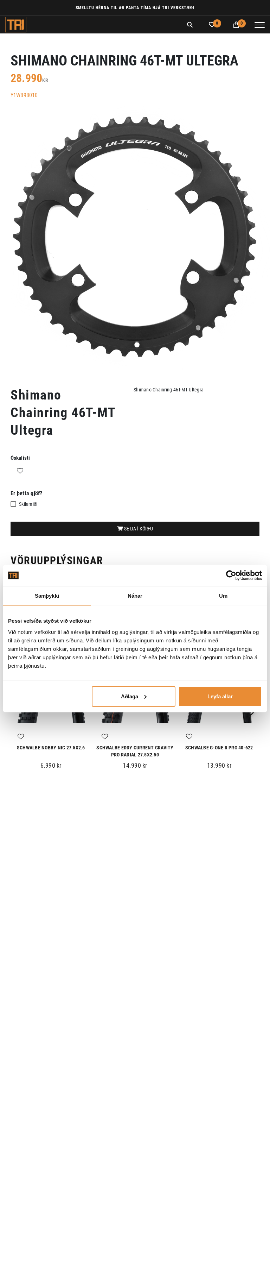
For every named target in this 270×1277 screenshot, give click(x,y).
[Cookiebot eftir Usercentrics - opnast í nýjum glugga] (231, 575)
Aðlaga (129, 696)
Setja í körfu (138, 528)
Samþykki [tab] (47, 596)
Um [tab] (223, 596)
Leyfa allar (220, 696)
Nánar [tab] (135, 596)
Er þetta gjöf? (27, 493)
